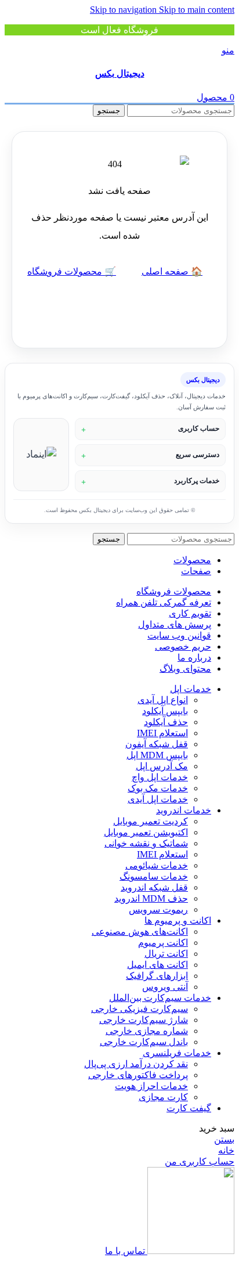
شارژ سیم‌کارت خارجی (143, 1020)
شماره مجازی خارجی (147, 1031)
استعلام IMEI (162, 733)
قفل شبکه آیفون (156, 744)
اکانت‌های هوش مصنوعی (140, 931)
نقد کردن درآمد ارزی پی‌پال (136, 1064)
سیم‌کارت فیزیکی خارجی (139, 1009)
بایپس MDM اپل (157, 755)
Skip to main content (196, 10)
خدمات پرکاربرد (196, 481)
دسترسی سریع (197, 455)
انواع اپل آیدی (162, 700)
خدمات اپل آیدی (158, 799)
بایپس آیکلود (165, 711)
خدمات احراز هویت (151, 1086)
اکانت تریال (166, 954)
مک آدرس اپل (162, 766)
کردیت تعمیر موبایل (150, 821)
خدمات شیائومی (156, 865)
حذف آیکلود (166, 722)
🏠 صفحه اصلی (172, 271)
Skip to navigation (124, 10)
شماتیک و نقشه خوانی (146, 843)
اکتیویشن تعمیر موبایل (146, 832)
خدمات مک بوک (158, 788)
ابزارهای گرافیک (157, 976)
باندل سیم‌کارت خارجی (144, 1042)
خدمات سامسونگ (153, 876)
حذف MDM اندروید (151, 898)
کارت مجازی (163, 1097)
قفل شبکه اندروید (154, 887)
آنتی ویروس (165, 987)
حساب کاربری (198, 428)
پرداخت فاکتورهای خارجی (138, 1075)
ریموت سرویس (158, 909)
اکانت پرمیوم (163, 942)
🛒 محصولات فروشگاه (71, 271)
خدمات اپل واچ (160, 777)
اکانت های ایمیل (157, 965)
